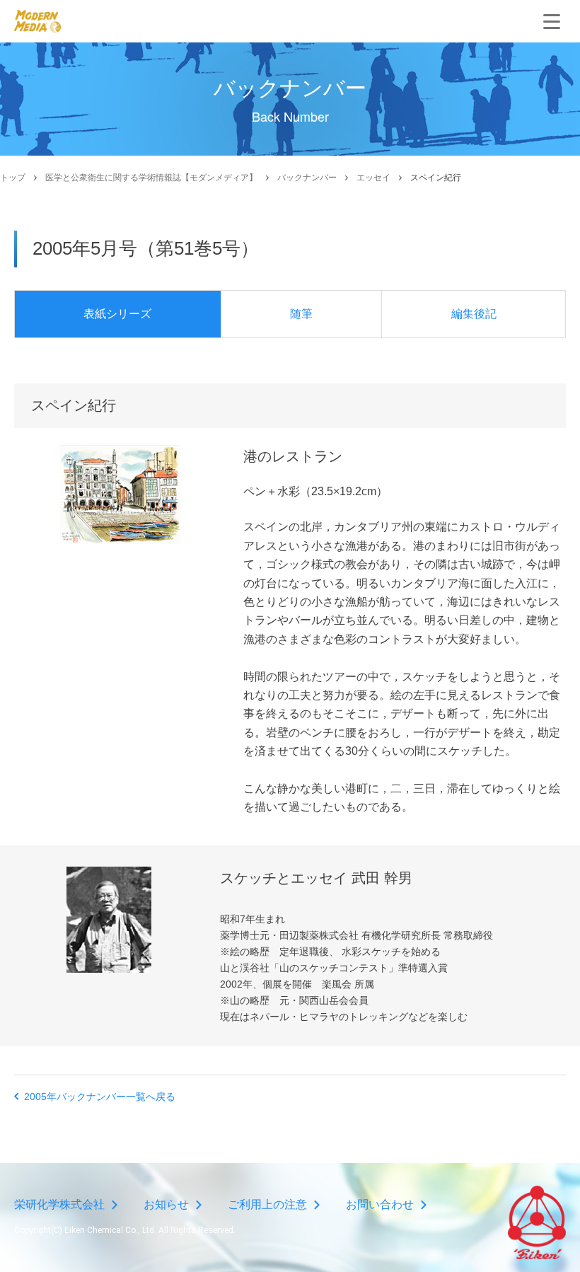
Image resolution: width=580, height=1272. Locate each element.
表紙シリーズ (117, 314)
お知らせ (166, 1204)
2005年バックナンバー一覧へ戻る (99, 1096)
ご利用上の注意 (267, 1204)
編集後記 (474, 314)
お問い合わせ (380, 1204)
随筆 (301, 314)
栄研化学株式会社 (59, 1204)
